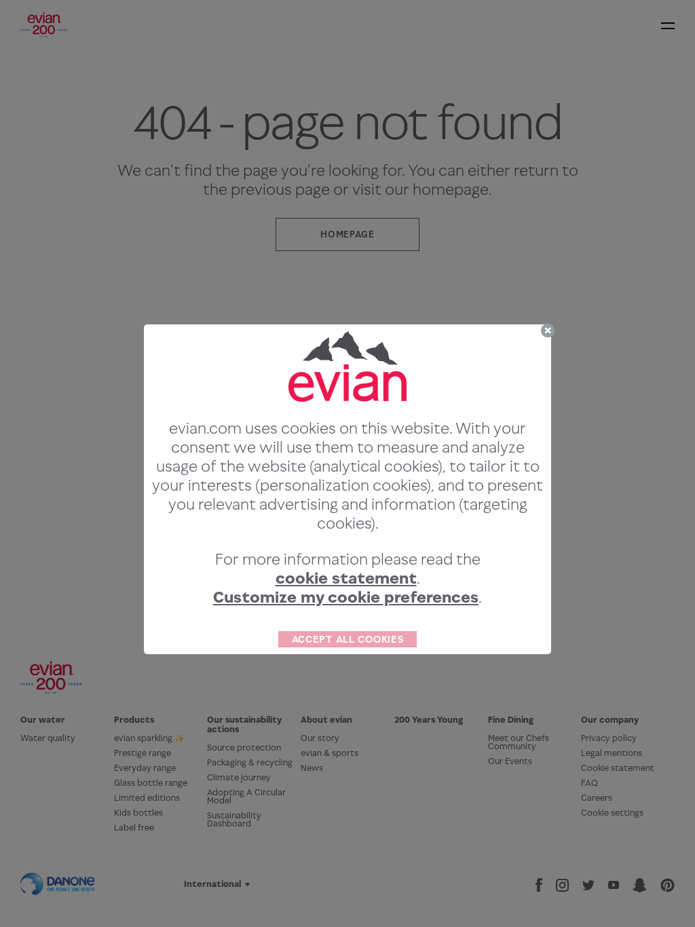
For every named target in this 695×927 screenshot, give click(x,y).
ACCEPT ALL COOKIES (348, 639)
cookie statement (346, 578)
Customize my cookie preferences (345, 597)
